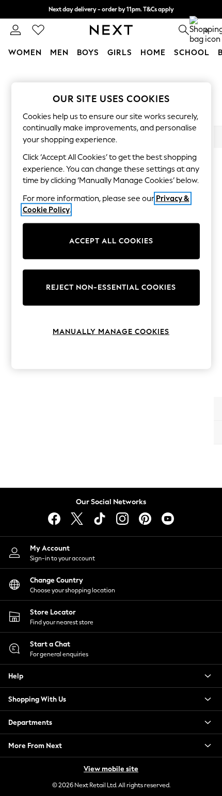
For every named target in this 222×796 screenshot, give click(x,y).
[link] (15, 30)
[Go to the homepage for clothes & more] (111, 30)
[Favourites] (38, 30)
